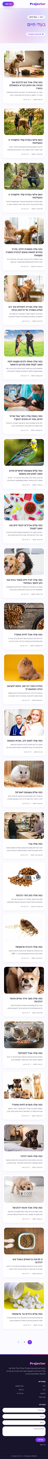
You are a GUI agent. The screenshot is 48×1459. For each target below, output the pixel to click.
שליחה (40, 1440)
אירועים (43, 1393)
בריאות (21, 1390)
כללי (44, 1386)
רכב (44, 1390)
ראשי (41, 17)
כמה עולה (42, 1397)
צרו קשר (8, 4)
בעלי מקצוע (19, 1386)
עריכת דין (20, 1393)
